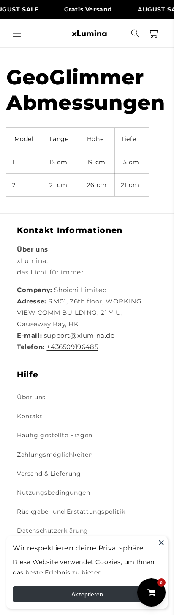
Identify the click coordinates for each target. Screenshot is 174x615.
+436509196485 (72, 347)
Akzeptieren (87, 594)
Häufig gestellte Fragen (54, 435)
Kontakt (29, 416)
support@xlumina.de (79, 335)
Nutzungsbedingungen (53, 492)
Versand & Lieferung (49, 473)
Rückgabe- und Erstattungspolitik (71, 511)
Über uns (31, 397)
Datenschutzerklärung (52, 530)
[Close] (161, 542)
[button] (17, 33)
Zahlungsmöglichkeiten (55, 454)
